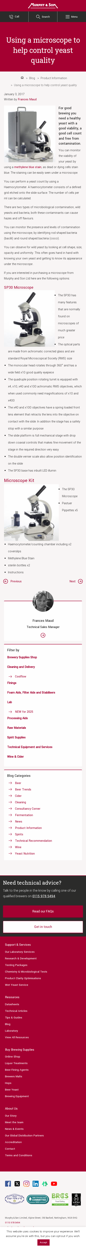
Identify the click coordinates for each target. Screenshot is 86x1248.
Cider (18, 796)
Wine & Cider (15, 757)
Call (17, 16)
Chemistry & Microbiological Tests (26, 972)
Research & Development (21, 958)
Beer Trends (23, 789)
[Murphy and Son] (43, 5)
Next (72, 581)
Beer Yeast (12, 1090)
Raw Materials (16, 728)
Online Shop (12, 1056)
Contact (10, 1149)
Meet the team (14, 1122)
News (18, 822)
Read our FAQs (43, 911)
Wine (18, 847)
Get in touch (43, 926)
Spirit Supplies (16, 737)
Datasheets (12, 1004)
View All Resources (17, 1037)
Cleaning (20, 802)
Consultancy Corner (27, 809)
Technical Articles (16, 1011)
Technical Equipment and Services (29, 747)
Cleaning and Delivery (21, 667)
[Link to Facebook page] (8, 1183)
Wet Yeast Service (16, 985)
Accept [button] (43, 1242)
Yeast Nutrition (25, 854)
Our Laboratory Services (20, 952)
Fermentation (24, 815)
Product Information (28, 828)
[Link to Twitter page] (17, 1183)
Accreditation (13, 1142)
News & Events (14, 1129)
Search (46, 17)
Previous (16, 581)
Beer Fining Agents (17, 1070)
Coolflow (20, 676)
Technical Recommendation (33, 841)
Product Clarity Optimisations (23, 978)
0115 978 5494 (43, 896)
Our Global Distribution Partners (24, 1135)
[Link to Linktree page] (45, 1183)
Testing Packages (16, 965)
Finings (11, 683)
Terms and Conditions (18, 1155)
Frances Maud (27, 99)
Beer (18, 783)
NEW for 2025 (24, 712)
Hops (8, 1083)
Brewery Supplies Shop (22, 657)
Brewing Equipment (17, 1096)
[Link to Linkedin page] (36, 1183)
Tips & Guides (13, 1017)
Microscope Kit (19, 480)
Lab (9, 702)
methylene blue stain (27, 167)
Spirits (19, 834)
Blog (7, 1024)
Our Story (11, 1116)
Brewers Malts (13, 1076)
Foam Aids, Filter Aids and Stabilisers (31, 693)
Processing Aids (17, 718)
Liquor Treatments (16, 1063)
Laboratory (11, 1031)
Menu (74, 17)
